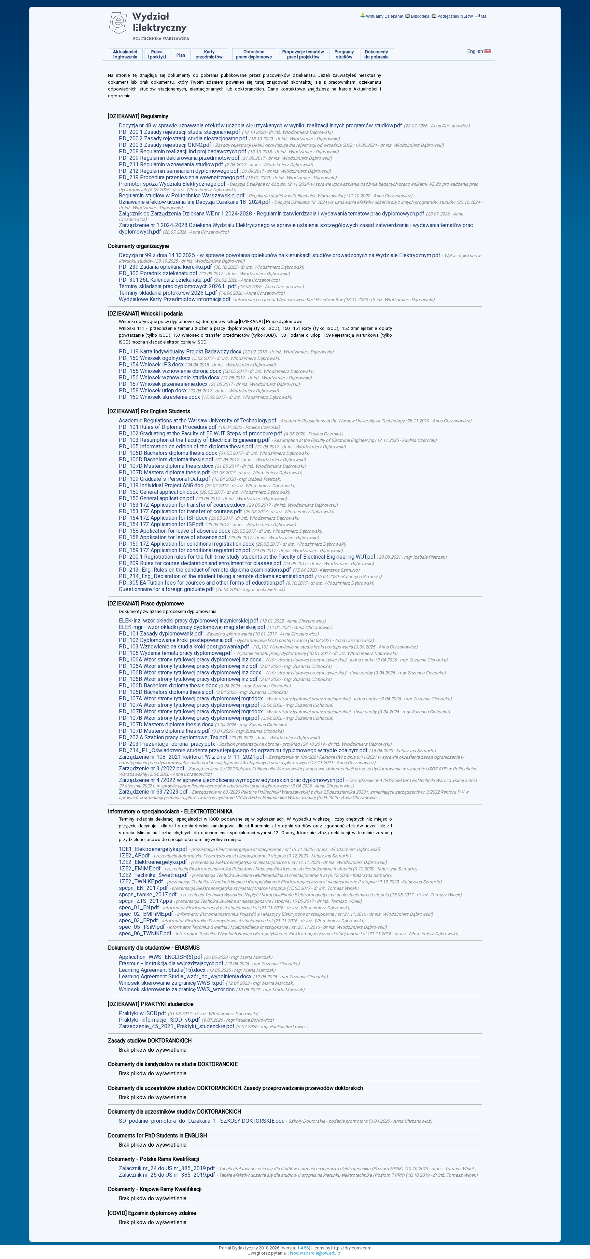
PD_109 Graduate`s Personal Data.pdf (164, 479)
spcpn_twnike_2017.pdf (148, 894)
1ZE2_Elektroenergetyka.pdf (153, 862)
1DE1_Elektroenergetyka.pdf (153, 849)
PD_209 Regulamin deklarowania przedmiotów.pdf (179, 158)
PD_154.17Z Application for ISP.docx (163, 518)
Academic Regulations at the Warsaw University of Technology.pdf (198, 420)
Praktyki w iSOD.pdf (142, 1013)
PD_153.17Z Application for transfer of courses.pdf (180, 511)
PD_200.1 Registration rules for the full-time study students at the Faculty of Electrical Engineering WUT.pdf (247, 557)
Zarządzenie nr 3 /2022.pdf (152, 768)
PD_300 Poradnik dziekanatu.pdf (158, 273)
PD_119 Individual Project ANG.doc (161, 485)
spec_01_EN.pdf (139, 907)
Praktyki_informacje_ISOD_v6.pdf (159, 1020)
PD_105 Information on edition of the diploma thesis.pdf (186, 446)
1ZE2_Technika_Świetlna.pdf (153, 875)
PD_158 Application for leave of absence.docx (174, 531)
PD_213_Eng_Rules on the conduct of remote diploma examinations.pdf (205, 569)
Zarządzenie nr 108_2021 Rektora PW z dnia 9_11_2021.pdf (192, 757)
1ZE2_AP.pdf (134, 855)
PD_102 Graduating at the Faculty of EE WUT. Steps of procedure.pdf (200, 433)
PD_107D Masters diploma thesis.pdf (164, 472)
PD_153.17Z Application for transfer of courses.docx (182, 505)
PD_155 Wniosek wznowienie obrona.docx (170, 371)
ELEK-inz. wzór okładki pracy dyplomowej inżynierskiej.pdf (188, 620)
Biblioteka (420, 16)
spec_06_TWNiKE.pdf (145, 933)
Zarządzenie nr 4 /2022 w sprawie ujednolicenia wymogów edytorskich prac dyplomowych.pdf (232, 780)
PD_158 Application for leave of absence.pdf (173, 537)
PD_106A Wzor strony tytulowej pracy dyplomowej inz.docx (190, 659)
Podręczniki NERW (455, 16)
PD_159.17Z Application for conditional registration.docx (186, 544)
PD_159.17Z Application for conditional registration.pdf (185, 550)
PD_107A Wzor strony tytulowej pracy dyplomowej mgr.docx (191, 698)
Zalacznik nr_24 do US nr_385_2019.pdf (167, 1168)
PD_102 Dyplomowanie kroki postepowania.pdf (176, 640)
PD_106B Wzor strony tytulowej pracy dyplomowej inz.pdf (188, 679)
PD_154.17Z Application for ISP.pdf (161, 524)
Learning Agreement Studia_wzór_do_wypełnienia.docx (185, 976)
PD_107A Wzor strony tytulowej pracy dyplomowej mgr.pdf (189, 705)
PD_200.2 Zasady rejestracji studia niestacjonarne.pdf (183, 138)
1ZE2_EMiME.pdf (140, 868)
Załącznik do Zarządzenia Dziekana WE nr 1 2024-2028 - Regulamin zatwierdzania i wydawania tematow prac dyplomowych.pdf (271, 213)
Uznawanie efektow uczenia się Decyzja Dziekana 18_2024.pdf (194, 202)
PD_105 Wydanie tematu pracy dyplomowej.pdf (175, 653)
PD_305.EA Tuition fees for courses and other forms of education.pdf (201, 582)
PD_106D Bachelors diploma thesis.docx (168, 453)
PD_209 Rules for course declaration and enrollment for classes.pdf (200, 563)
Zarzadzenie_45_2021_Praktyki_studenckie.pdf (177, 1026)
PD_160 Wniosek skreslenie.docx (159, 397)
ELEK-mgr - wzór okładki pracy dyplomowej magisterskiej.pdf (192, 627)
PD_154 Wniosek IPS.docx (151, 364)
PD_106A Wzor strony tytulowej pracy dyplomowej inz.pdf (188, 666)
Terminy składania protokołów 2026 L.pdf (168, 293)
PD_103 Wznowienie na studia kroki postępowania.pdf (184, 646)
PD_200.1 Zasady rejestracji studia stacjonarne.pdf (179, 132)
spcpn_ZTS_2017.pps (145, 901)
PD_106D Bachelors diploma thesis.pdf (166, 459)
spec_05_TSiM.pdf (142, 927)
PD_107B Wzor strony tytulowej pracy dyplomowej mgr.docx (191, 711)
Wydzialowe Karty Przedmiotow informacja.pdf (175, 299)
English (475, 51)
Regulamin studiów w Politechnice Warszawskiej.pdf (182, 195)
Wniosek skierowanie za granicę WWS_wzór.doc (177, 989)
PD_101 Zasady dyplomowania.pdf (161, 633)
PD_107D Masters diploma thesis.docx (166, 466)
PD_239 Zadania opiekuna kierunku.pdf (165, 267)
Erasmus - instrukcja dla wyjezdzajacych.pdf (171, 963)
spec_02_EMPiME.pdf (146, 914)
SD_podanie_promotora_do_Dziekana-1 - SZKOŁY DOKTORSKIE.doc (201, 1121)
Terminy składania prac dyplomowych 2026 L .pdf (177, 286)
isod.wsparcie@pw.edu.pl (315, 1253)
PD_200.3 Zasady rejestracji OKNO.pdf (165, 145)
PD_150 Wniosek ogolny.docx (155, 358)
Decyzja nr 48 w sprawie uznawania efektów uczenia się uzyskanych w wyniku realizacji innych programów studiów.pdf (260, 125)
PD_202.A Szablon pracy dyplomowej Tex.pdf (173, 737)
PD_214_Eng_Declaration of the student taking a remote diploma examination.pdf (216, 576)
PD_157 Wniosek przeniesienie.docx (163, 384)
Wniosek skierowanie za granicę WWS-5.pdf (171, 983)
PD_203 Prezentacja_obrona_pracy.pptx (167, 744)
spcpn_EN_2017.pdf (143, 888)
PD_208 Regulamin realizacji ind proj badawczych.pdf (183, 151)
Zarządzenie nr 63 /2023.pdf (153, 791)
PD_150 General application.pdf (157, 498)
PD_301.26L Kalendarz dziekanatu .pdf (165, 280)
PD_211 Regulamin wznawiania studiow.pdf (171, 164)
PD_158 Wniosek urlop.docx (153, 390)
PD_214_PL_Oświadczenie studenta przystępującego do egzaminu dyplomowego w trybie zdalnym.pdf (243, 750)
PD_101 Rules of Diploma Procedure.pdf (168, 427)
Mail (485, 16)
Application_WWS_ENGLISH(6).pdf (160, 957)
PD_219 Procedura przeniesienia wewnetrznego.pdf (181, 177)
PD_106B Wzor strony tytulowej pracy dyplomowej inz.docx (190, 672)
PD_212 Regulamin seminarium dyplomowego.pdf (179, 171)
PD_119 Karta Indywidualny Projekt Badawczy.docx (180, 351)
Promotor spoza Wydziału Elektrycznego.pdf (172, 184)
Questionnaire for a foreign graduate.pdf (166, 589)
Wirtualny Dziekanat (384, 16)
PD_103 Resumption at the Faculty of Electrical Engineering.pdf (194, 440)
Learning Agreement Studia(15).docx (162, 970)
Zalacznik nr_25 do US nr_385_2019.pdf (167, 1175)
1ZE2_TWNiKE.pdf (141, 881)
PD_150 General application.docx (158, 492)
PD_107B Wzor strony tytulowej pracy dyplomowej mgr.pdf (189, 718)
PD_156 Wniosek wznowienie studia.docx (169, 377)
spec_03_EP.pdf (138, 920)
